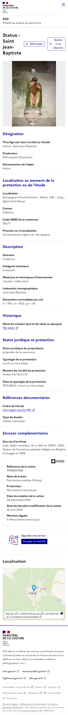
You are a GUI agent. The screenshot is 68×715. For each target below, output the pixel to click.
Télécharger (36, 44)
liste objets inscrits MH (17, 410)
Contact (39, 687)
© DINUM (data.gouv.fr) (29, 613)
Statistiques (33, 693)
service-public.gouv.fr (34, 671)
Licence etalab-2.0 (30, 710)
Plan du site (11, 698)
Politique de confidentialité (33, 704)
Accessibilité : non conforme (16, 687)
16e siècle (9, 328)
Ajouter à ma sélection (58, 44)
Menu (63, 4)
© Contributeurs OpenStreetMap (23, 616)
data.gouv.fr (36, 678)
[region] (34, 594)
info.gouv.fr (9, 671)
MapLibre (10, 613)
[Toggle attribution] (62, 613)
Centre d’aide (53, 693)
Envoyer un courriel (34, 541)
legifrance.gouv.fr (13, 678)
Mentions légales (10, 704)
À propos (52, 687)
